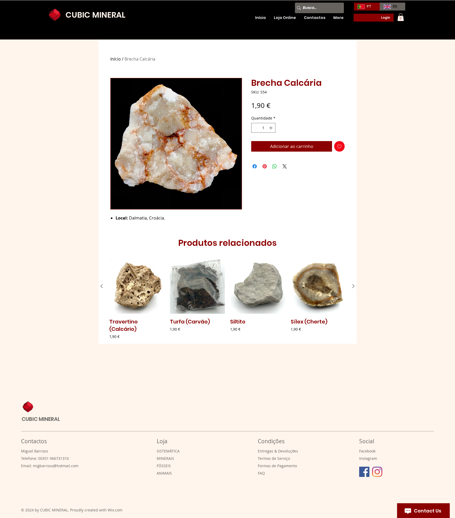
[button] (400, 17)
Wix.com (115, 509)
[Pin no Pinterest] (264, 166)
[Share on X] (284, 166)
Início (115, 59)
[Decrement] (255, 127)
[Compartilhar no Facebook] (254, 166)
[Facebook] (364, 472)
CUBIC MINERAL (41, 419)
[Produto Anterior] (101, 286)
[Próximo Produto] (353, 286)
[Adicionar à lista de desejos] (339, 146)
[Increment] (271, 127)
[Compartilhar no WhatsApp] (274, 166)
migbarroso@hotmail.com (55, 465)
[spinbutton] (263, 127)
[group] (227, 299)
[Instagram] (377, 472)
